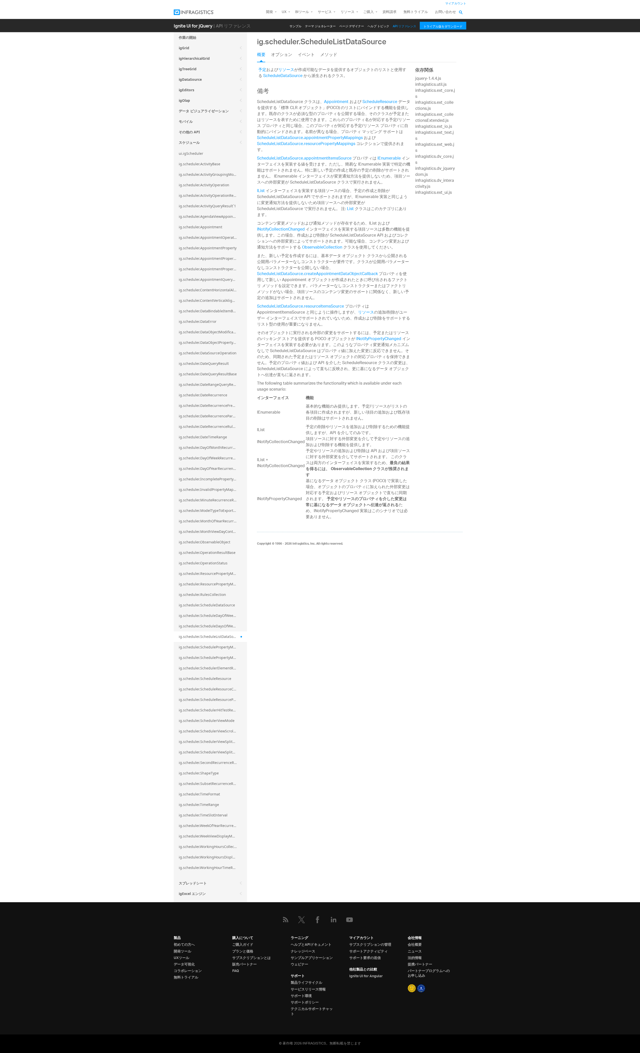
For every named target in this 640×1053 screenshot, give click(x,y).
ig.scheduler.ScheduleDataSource (207, 605)
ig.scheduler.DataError (197, 321)
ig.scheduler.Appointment (200, 227)
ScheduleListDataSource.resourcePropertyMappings (306, 144)
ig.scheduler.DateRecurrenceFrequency (212, 405)
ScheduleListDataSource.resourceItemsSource (300, 307)
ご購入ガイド (242, 945)
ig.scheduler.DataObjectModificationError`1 (213, 332)
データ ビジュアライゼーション (204, 111)
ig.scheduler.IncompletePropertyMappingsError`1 (213, 479)
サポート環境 (301, 996)
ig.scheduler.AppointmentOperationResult (213, 237)
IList (261, 191)
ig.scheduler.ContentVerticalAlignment (211, 300)
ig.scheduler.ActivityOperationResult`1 (211, 195)
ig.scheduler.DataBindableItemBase (209, 311)
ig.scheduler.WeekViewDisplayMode (208, 836)
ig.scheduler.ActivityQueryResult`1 (207, 206)
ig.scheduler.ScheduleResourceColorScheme (213, 689)
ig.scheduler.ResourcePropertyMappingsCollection (213, 584)
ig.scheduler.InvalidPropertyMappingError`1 (213, 489)
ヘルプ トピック (378, 25)
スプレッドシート (193, 883)
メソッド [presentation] (328, 55)
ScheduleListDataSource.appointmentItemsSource (304, 159)
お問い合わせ (445, 12)
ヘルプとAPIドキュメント (311, 945)
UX (284, 12)
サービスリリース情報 (308, 989)
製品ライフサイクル (306, 983)
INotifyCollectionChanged (281, 230)
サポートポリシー (305, 1002)
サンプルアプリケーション (312, 958)
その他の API (189, 132)
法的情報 (415, 958)
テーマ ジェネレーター (320, 25)
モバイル (186, 121)
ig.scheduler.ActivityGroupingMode (208, 174)
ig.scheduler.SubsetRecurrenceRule (208, 783)
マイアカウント (455, 3)
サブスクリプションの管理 (370, 945)
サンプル (296, 25)
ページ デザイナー (351, 25)
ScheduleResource (379, 102)
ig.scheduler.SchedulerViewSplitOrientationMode (213, 752)
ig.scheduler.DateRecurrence (203, 395)
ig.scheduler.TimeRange (199, 804)
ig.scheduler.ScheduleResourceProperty (212, 699)
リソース (347, 12)
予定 (262, 70)
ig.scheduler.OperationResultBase (207, 552)
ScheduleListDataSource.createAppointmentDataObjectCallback (317, 274)
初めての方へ (184, 945)
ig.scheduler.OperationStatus (203, 563)
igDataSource (190, 79)
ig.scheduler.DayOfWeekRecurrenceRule (212, 458)
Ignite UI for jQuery (193, 25)
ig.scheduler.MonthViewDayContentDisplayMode (213, 531)
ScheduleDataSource (282, 76)
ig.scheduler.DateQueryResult (204, 363)
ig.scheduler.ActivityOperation (204, 185)
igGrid (184, 48)
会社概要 (415, 945)
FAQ (235, 971)
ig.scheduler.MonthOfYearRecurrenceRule (213, 521)
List (350, 209)
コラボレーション (188, 971)
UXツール (181, 958)
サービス (325, 12)
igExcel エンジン (192, 893)
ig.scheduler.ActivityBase (199, 164)
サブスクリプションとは (251, 958)
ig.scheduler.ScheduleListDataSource (210, 636)
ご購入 (368, 12)
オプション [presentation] (281, 55)
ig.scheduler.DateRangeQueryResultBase (213, 384)
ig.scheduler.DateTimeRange (203, 437)
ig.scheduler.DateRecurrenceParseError (212, 416)
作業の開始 (187, 37)
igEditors (186, 90)
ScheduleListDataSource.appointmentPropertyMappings (310, 138)
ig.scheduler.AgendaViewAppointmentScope (213, 216)
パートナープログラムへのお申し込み (429, 973)
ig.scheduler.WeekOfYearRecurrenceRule (213, 825)
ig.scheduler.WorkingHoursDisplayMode (212, 857)
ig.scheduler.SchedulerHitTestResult (209, 710)
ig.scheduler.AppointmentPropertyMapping (213, 258)
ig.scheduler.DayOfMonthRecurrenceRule (213, 447)
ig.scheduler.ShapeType (199, 773)
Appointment (336, 102)
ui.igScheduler (191, 153)
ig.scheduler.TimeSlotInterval (203, 815)
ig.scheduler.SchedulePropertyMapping (212, 647)
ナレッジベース (303, 951)
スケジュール (189, 142)
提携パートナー (420, 964)
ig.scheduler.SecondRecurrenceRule (209, 762)
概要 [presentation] (261, 55)
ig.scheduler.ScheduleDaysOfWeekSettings (213, 626)
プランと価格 (242, 951)
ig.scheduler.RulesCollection (202, 594)
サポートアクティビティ (368, 951)
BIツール (302, 12)
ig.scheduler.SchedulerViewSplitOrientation (213, 741)
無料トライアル (416, 12)
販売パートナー (244, 964)
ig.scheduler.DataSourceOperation (207, 353)
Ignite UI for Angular (366, 976)
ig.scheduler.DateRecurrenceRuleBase (211, 426)
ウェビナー (299, 964)
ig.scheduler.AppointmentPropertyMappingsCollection (213, 269)
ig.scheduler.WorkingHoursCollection (209, 846)
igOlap (184, 100)
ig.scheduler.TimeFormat (199, 794)
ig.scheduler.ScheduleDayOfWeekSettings (213, 615)
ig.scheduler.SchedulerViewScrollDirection (213, 731)
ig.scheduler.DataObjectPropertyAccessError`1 (213, 342)
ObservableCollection (322, 248)
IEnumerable (389, 159)
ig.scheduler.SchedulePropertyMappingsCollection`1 (213, 657)
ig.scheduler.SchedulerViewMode (206, 720)
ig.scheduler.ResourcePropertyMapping (212, 573)
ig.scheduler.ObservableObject (204, 542)
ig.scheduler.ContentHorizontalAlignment (213, 290)
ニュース (415, 951)
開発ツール (182, 951)
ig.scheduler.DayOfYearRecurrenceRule (211, 468)
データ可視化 (184, 964)
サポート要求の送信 (365, 958)
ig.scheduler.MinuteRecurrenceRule (209, 500)
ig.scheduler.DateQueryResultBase (208, 374)
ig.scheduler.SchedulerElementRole (208, 668)
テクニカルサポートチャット (312, 1011)
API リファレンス (404, 25)
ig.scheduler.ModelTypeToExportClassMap (213, 510)
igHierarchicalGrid (194, 58)
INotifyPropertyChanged (378, 339)
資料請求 (389, 12)
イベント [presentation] (306, 55)
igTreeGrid (187, 69)
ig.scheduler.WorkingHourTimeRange (210, 867)
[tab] (264, 56)
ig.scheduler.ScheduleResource (205, 678)
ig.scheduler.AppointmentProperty (207, 248)
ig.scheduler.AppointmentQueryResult (211, 279)
